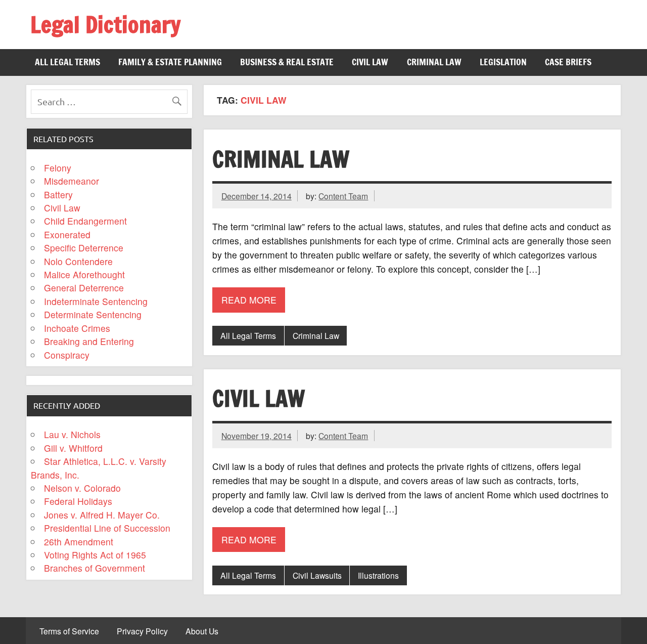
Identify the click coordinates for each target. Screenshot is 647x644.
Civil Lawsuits (317, 575)
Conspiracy (66, 355)
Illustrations (378, 575)
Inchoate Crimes (77, 328)
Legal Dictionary (105, 24)
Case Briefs (568, 62)
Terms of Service (69, 631)
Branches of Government (94, 568)
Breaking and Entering (89, 341)
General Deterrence (84, 287)
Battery (58, 194)
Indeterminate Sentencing (96, 301)
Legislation (503, 62)
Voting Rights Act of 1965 (95, 554)
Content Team (343, 195)
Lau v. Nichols (72, 434)
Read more (248, 299)
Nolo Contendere (78, 261)
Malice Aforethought (84, 274)
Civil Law (370, 62)
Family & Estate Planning (170, 62)
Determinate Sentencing (93, 314)
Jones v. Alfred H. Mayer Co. (102, 514)
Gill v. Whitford (73, 448)
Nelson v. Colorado (82, 488)
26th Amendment (78, 541)
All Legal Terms (67, 62)
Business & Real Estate (287, 62)
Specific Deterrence (83, 247)
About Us (202, 631)
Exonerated (67, 234)
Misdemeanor (71, 181)
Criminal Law (434, 62)
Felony (57, 167)
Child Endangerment (85, 220)
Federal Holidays (78, 501)
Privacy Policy (142, 631)
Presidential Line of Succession (107, 528)
